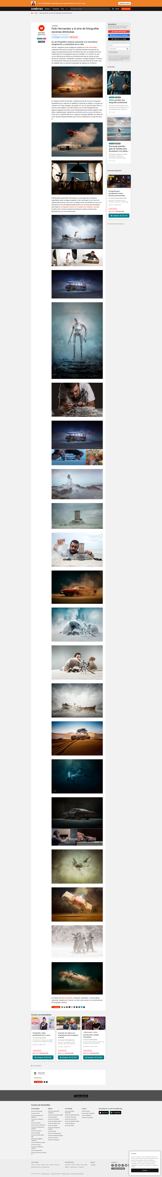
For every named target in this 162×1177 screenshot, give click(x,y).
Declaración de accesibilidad (77, 1173)
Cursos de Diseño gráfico (54, 1121)
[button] (67, 9)
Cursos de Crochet (53, 1137)
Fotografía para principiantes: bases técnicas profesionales (117, 193)
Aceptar (145, 1170)
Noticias (78, 1164)
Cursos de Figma (69, 1125)
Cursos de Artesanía (53, 1119)
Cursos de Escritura (36, 1130)
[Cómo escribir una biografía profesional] (119, 83)
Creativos (51, 1164)
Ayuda (85, 1164)
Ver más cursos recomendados (116, 223)
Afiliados (67, 1167)
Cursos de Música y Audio (38, 1142)
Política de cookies (65, 1173)
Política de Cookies (124, 58)
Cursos (33, 1164)
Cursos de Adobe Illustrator (72, 1115)
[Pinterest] (119, 1165)
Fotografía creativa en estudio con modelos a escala (80, 207)
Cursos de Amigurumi (53, 1139)
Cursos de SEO (52, 1131)
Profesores (81, 1167)
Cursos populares (86, 1115)
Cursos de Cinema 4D (70, 1119)
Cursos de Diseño (36, 1123)
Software (68, 1108)
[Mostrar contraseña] (127, 49)
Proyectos (56, 9)
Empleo (43, 1164)
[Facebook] (112, 1165)
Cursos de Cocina (35, 1144)
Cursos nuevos (86, 1111)
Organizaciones (74, 1167)
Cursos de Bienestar (36, 1150)
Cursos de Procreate (70, 1117)
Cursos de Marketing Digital (55, 1135)
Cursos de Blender (70, 1123)
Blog (36, 13)
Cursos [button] (47, 9)
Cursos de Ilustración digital (55, 1115)
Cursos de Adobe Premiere (72, 1121)
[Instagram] (122, 1165)
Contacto (73, 1164)
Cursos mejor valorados (88, 1113)
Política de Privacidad (114, 58)
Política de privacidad (55, 1173)
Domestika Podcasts (36, 1167)
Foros (47, 1164)
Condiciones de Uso (124, 57)
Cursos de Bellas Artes (54, 1123)
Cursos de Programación (54, 1133)
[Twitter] (116, 1165)
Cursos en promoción (87, 1117)
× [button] (160, 3)
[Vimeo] (126, 1165)
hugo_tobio (41, 1073)
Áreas (50, 1108)
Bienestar (117, 143)
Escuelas (57, 1164)
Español (93, 1165)
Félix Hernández (91, 47)
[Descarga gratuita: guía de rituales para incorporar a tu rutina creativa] (119, 129)
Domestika (67, 1164)
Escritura (117, 97)
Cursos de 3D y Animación (38, 1125)
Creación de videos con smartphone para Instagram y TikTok (68, 1035)
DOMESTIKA (37, 9)
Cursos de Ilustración (36, 1111)
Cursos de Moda (35, 1133)
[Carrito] (112, 9)
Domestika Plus (45, 1167)
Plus (62, 9)
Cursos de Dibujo (52, 1117)
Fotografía (55, 25)
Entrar (117, 9)
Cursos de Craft (35, 1113)
